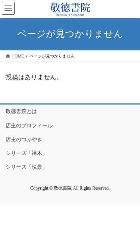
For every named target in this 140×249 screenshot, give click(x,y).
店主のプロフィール (29, 125)
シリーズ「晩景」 (26, 167)
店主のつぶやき (24, 139)
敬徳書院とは (21, 111)
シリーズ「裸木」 (26, 153)
